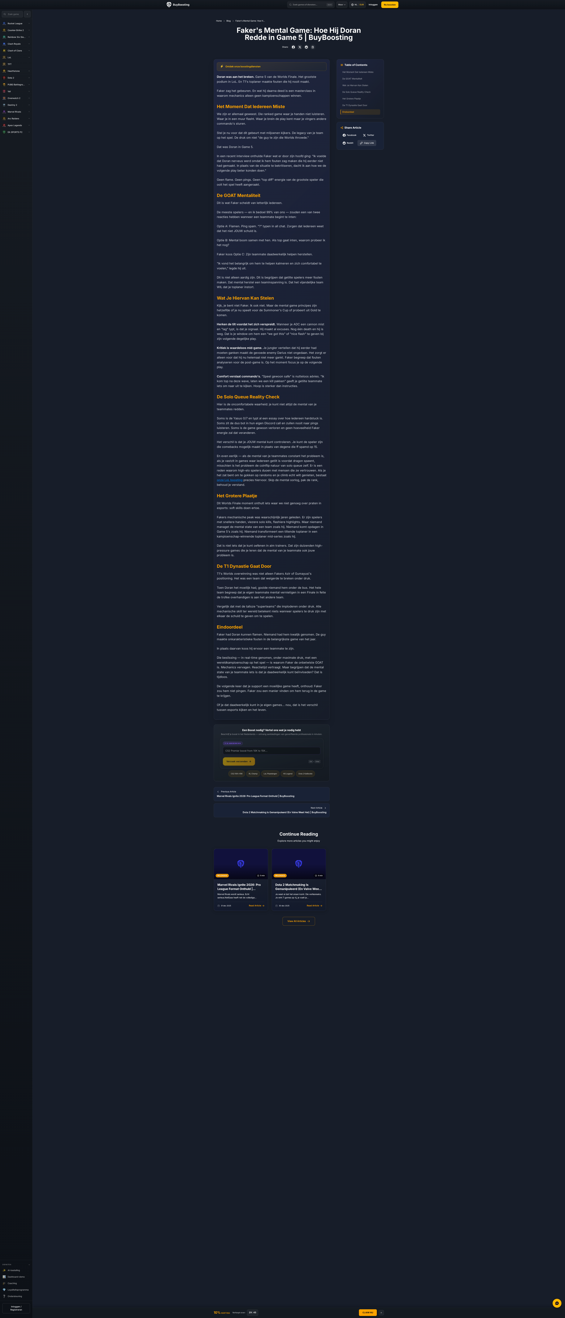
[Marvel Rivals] (29, 112)
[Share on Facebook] (293, 47)
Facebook (351, 135)
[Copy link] (313, 47)
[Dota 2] (29, 78)
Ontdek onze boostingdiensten (243, 66)
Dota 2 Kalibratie (305, 774)
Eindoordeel (348, 112)
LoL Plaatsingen (270, 774)
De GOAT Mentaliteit (352, 79)
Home (219, 21)
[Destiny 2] (29, 105)
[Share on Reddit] (306, 47)
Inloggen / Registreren (16, 1308)
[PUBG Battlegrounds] (29, 84)
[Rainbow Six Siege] (29, 37)
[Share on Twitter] (300, 47)
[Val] (29, 91)
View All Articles (296, 921)
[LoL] (29, 57)
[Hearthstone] (29, 71)
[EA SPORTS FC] (29, 132)
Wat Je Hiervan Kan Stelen (355, 85)
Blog (228, 21)
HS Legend (287, 774)
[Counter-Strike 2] (29, 30)
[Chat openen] (557, 1303)
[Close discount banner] (381, 1312)
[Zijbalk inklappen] (27, 14)
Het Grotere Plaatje (351, 98)
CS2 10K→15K (237, 774)
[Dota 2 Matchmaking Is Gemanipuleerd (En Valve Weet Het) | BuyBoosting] (299, 880)
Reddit (350, 143)
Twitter (370, 135)
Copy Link (369, 143)
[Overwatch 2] (29, 98)
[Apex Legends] (29, 125)
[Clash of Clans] (29, 50)
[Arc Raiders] (29, 118)
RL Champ (253, 774)
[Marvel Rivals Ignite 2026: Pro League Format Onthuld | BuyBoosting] (241, 880)
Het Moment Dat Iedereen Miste (357, 72)
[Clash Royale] (29, 44)
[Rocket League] (29, 23)
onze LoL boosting (230, 480)
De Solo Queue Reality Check (356, 92)
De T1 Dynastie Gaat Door (354, 105)
